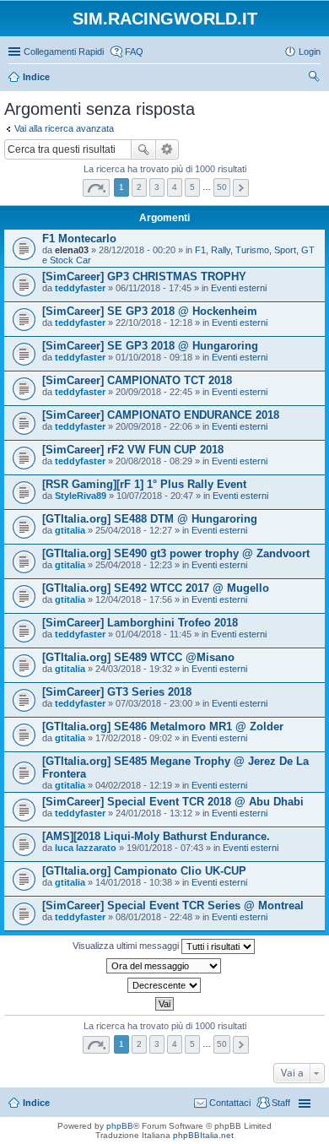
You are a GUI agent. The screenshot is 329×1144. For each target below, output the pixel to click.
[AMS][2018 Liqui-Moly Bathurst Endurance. (156, 836)
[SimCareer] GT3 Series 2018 (116, 692)
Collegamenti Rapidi (64, 51)
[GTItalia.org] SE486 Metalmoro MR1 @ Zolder (162, 726)
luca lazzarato (85, 848)
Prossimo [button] (241, 188)
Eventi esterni (239, 288)
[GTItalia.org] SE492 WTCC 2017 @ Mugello (155, 588)
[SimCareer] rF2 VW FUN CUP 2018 (133, 449)
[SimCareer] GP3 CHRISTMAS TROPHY (144, 276)
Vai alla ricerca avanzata (64, 128)
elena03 (72, 250)
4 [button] (174, 187)
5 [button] (192, 187)
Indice (36, 1103)
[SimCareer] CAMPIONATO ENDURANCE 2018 (160, 415)
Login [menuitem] (310, 51)
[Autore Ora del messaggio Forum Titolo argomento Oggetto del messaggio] (164, 965)
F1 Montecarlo (79, 238)
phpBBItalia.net (203, 1135)
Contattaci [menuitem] (230, 1103)
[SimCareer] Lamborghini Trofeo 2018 (140, 622)
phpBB (119, 1125)
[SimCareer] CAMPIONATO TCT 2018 (137, 380)
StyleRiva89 (80, 496)
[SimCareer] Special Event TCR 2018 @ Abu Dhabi (173, 801)
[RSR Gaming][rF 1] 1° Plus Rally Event (144, 484)
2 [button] (139, 187)
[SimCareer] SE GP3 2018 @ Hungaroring (150, 345)
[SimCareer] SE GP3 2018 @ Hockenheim (149, 311)
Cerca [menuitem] (314, 78)
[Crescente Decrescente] (164, 985)
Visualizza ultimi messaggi (127, 946)
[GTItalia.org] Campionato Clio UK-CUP (144, 871)
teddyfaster (80, 288)
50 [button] (222, 187)
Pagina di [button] (96, 188)
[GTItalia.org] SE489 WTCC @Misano (138, 657)
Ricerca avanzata (167, 149)
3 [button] (156, 187)
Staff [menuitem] (281, 1103)
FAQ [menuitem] (134, 51)
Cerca (143, 149)
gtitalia (70, 530)
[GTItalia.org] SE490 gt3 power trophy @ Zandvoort (176, 553)
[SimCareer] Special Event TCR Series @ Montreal (173, 905)
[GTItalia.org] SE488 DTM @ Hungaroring (149, 518)
